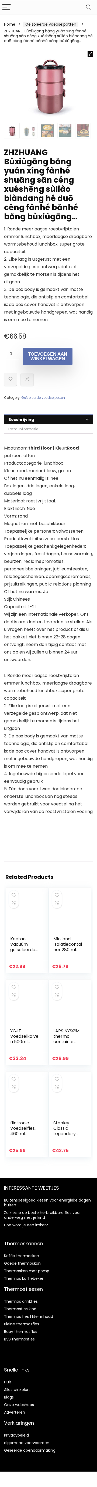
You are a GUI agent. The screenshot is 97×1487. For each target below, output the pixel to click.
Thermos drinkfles (21, 1301)
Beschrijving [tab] (21, 419)
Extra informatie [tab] (23, 429)
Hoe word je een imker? (26, 1225)
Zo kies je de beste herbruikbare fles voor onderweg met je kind (42, 1215)
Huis (8, 1382)
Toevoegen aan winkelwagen (47, 356)
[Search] (88, 7)
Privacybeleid (16, 1435)
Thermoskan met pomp (26, 1271)
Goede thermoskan (22, 1263)
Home (9, 24)
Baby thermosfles (20, 1331)
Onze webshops (19, 1404)
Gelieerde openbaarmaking (30, 1450)
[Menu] (6, 7)
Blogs (9, 1397)
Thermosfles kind (20, 1309)
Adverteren (14, 1412)
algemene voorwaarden (26, 1442)
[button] (90, 54)
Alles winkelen (17, 1389)
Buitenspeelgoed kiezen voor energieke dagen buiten (47, 1202)
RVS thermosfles (19, 1339)
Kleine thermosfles (21, 1324)
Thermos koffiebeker (23, 1278)
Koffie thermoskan (21, 1255)
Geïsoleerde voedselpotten (50, 24)
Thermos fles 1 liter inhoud (28, 1316)
